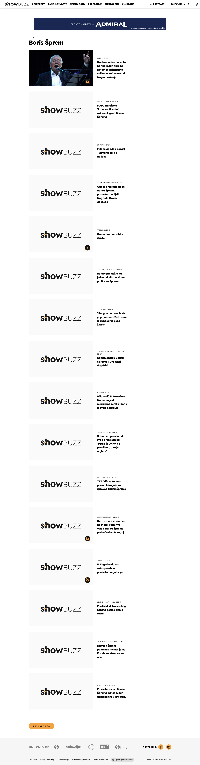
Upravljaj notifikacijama (124, 760)
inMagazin (112, 4)
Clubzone (128, 4)
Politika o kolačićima (100, 760)
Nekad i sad (77, 4)
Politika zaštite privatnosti (81, 760)
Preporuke (95, 4)
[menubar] (196, 4)
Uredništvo (33, 760)
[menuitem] (196, 4)
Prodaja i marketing (47, 760)
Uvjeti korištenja (63, 760)
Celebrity (38, 4)
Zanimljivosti (57, 4)
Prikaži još (41, 726)
